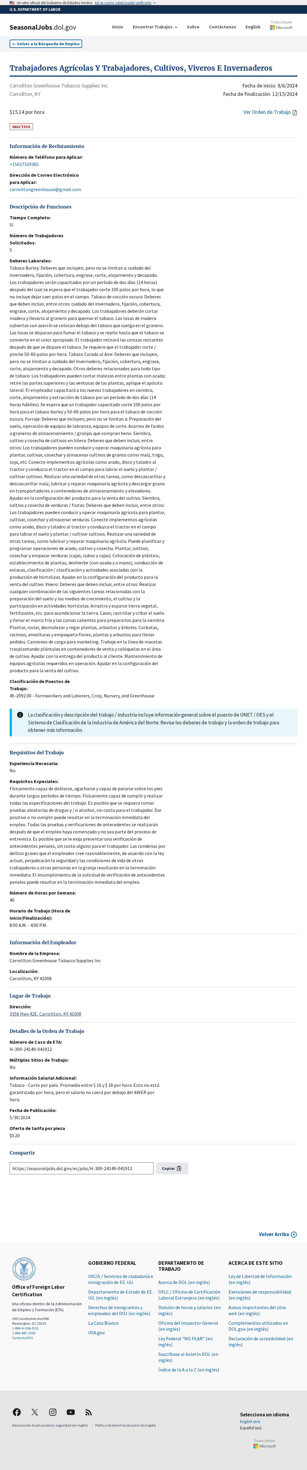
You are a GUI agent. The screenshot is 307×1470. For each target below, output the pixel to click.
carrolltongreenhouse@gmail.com (45, 189)
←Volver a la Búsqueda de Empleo (46, 43)
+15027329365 (24, 164)
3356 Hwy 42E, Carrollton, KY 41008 (45, 1014)
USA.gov (96, 1332)
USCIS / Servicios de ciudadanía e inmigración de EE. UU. (120, 1279)
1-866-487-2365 (23, 1333)
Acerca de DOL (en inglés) (184, 1282)
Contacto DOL (23, 1337)
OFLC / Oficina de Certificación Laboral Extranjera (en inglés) (189, 1295)
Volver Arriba (274, 1234)
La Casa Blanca (103, 1323)
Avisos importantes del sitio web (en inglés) (257, 1310)
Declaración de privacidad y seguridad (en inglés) (50, 1425)
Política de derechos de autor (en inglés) (125, 1425)
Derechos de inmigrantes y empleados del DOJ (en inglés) (119, 1310)
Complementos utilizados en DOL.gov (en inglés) (258, 1326)
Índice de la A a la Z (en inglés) (188, 1370)
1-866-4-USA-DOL (25, 1328)
